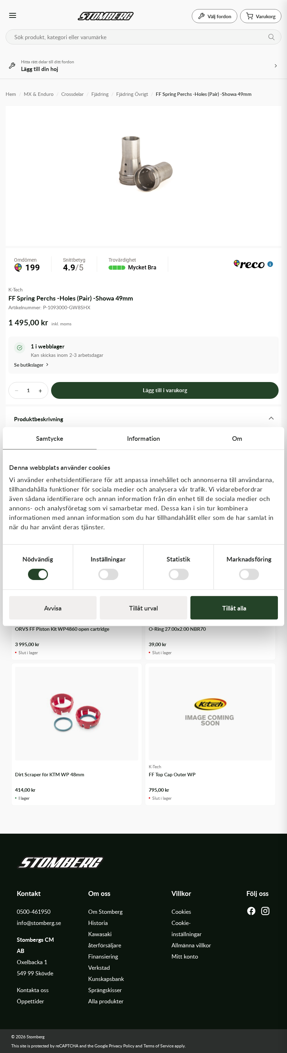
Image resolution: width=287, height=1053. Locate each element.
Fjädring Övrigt (132, 94)
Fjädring (99, 94)
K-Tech (15, 289)
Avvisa (53, 607)
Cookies (181, 912)
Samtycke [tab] (50, 438)
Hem (11, 94)
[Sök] (271, 37)
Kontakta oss (33, 990)
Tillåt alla (234, 607)
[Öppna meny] (13, 16)
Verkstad (99, 967)
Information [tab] (143, 438)
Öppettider (30, 1001)
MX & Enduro (39, 94)
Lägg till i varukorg (165, 390)
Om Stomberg (105, 912)
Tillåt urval (143, 607)
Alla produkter (106, 1001)
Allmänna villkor (191, 945)
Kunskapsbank (106, 979)
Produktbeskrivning (38, 419)
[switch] (108, 574)
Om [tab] (237, 438)
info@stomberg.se (39, 923)
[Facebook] (251, 912)
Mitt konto (185, 956)
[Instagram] (265, 912)
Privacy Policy (121, 1045)
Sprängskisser (105, 990)
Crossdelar (72, 94)
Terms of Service (159, 1045)
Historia (98, 923)
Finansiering (103, 956)
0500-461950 (33, 912)
